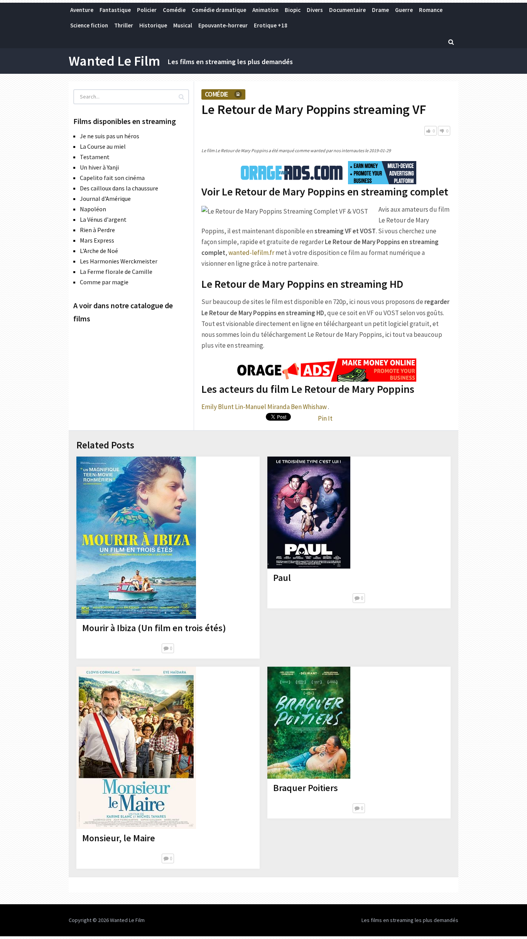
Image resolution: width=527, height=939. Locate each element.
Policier (147, 10)
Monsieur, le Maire (118, 838)
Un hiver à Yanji (99, 167)
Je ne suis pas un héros (109, 136)
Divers (315, 10)
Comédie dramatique (219, 10)
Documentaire (347, 10)
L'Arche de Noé (99, 251)
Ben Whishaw (309, 406)
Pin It (325, 418)
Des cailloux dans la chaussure (119, 188)
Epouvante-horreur (223, 25)
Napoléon (93, 209)
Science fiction (89, 25)
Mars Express (97, 240)
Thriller (123, 25)
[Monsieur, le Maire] (136, 748)
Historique (153, 25)
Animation (265, 10)
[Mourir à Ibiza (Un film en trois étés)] (136, 538)
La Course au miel (103, 146)
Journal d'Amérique (105, 198)
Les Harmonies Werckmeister (118, 261)
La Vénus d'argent (103, 219)
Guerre (404, 10)
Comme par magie (104, 282)
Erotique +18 (270, 25)
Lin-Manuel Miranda (262, 406)
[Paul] (308, 513)
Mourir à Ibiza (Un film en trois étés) (154, 628)
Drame (380, 10)
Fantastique (115, 10)
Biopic (293, 10)
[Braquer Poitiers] (308, 723)
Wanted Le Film (114, 61)
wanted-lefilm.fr (251, 252)
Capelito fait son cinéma (112, 178)
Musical (182, 25)
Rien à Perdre (97, 230)
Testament (95, 157)
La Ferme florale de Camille (116, 271)
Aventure (81, 10)
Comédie (174, 10)
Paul (282, 578)
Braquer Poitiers (305, 788)
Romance (431, 10)
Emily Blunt (217, 406)
